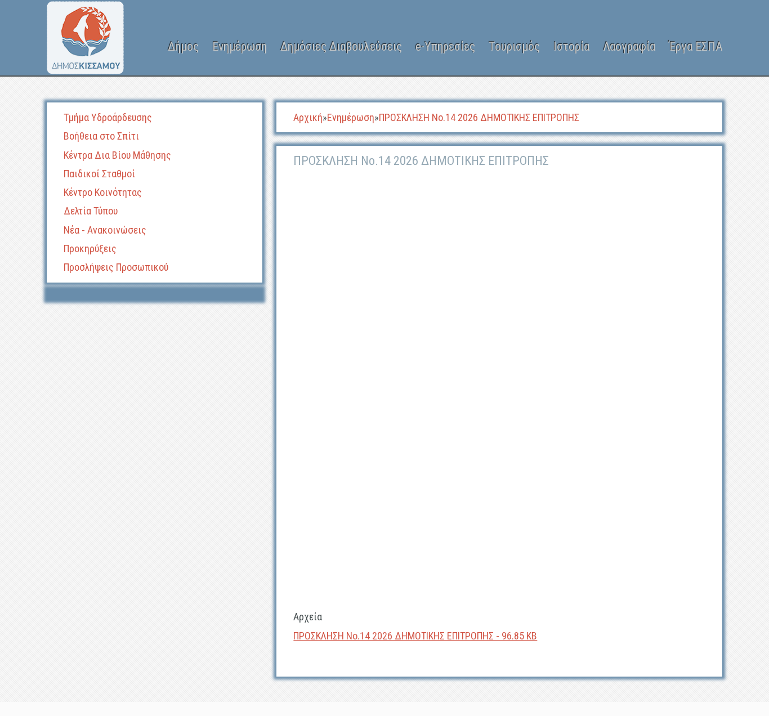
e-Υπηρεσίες (445, 46)
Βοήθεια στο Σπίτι (101, 136)
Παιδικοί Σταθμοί (99, 174)
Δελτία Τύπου (91, 211)
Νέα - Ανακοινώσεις (105, 230)
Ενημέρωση (239, 46)
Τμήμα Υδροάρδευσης (108, 117)
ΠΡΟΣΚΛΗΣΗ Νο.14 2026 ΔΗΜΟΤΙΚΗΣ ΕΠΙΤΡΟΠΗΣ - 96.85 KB (415, 636)
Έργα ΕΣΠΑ (695, 46)
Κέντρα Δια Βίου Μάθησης (117, 155)
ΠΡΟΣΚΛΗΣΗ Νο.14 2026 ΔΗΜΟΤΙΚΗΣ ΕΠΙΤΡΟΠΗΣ (479, 117)
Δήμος (183, 46)
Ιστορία (571, 46)
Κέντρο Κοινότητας (103, 192)
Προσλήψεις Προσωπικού (116, 267)
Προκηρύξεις (90, 248)
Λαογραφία (629, 46)
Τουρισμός (514, 46)
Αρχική (308, 117)
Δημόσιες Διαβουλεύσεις (341, 46)
